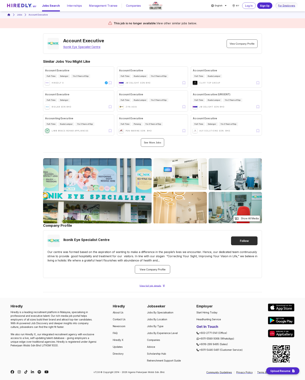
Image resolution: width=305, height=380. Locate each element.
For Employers (286, 5)
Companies (133, 5)
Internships (74, 5)
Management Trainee (103, 5)
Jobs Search (51, 5)
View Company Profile (242, 43)
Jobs (19, 14)
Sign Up (265, 5)
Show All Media (250, 218)
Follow (244, 241)
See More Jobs (152, 142)
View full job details (150, 285)
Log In (249, 5)
